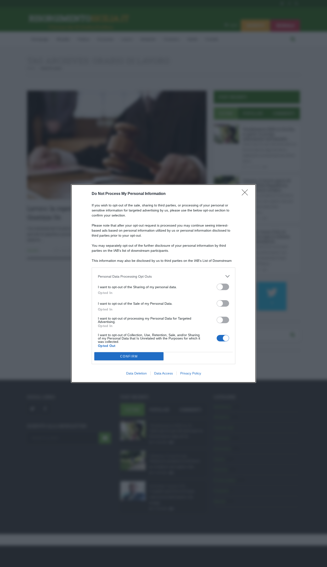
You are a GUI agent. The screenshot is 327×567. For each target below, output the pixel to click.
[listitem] (163, 276)
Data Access (163, 373)
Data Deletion (136, 373)
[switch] (223, 287)
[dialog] (163, 283)
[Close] (246, 194)
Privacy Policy (190, 373)
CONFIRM (129, 356)
